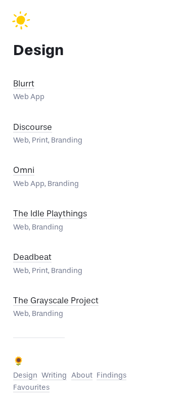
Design (25, 375)
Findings (111, 375)
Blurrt (23, 83)
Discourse (32, 127)
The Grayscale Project (56, 300)
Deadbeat (32, 257)
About (82, 375)
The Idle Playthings (50, 213)
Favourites (31, 387)
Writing (54, 375)
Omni (23, 170)
